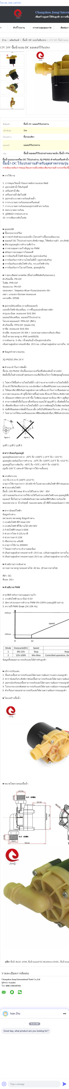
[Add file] (4, 1083)
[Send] (64, 1083)
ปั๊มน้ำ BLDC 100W (18, 962)
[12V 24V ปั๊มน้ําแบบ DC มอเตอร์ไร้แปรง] (12, 60)
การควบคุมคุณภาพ (42, 27)
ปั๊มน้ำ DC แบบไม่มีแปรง (34, 40)
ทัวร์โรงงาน (19, 27)
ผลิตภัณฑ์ (14, 40)
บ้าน (4, 40)
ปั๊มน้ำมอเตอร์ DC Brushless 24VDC (43, 962)
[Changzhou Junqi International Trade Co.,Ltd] (17, 14)
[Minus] (64, 1014)
